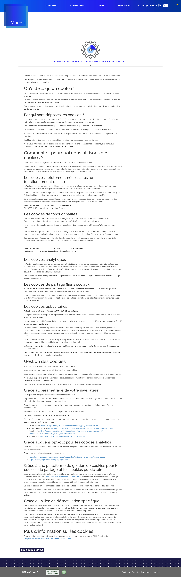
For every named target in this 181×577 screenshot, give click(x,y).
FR (177, 5)
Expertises (50, 5)
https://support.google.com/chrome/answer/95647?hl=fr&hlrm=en (69, 426)
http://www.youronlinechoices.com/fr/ (62, 477)
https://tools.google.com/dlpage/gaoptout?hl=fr (49, 460)
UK (177, 6)
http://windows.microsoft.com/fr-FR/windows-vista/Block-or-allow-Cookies (80, 428)
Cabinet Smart (77, 5)
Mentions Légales (150, 572)
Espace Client (125, 5)
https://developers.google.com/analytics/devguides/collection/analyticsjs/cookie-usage (67, 457)
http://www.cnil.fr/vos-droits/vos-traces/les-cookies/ (48, 539)
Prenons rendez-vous (32, 550)
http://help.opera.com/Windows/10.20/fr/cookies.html (62, 436)
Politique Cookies (131, 572)
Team (101, 5)
